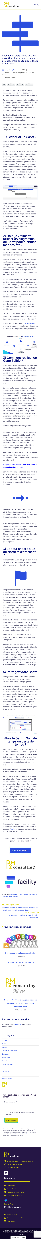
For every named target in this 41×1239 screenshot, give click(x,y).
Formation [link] (5, 1061)
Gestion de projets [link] (18, 72)
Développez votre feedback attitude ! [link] (20, 953)
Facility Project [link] (30, 323)
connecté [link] (18, 1024)
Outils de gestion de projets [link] (28, 894)
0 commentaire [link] (10, 77)
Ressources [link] (5, 1071)
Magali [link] (7, 70)
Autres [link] (7, 72)
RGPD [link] (4, 1075)
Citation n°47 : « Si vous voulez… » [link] (20, 962)
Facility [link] (12, 829)
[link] (11, 5)
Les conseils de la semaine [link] (10, 1068)
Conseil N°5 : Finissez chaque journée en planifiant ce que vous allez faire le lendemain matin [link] (20, 1003)
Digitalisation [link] (6, 1054)
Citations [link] (4, 1047)
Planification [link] (13, 896)
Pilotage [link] (5, 896)
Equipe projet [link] (6, 1057)
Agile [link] (12, 894)
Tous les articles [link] (7, 1078)
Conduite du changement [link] (9, 1050)
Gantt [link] (16, 894)
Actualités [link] (5, 1040)
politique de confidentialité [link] (20, 1133)
